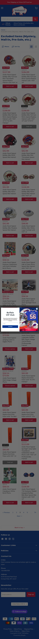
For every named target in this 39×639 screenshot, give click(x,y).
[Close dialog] (37, 309)
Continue (10, 326)
